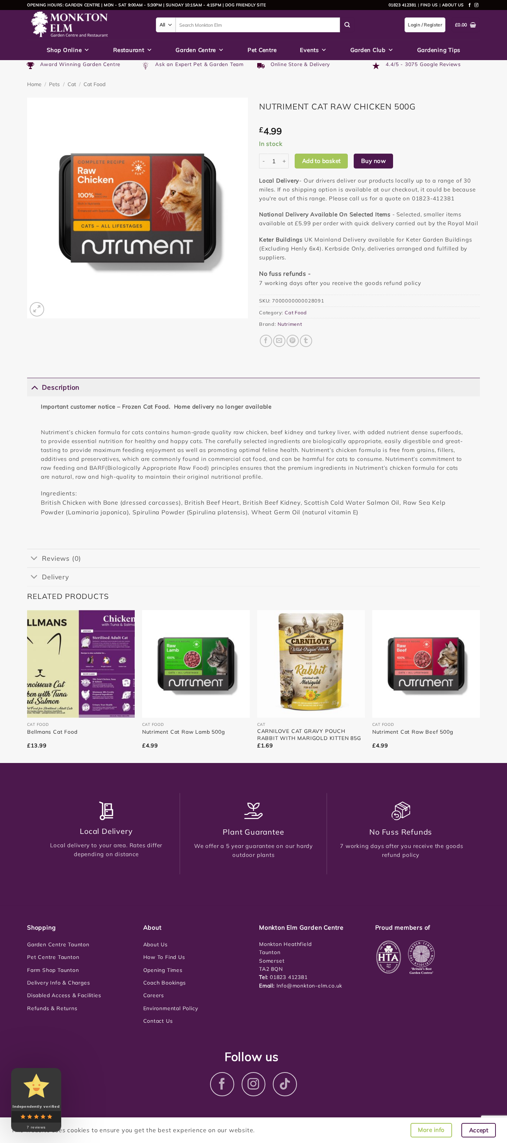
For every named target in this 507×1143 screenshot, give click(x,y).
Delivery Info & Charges (58, 982)
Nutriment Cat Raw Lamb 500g (183, 731)
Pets (54, 84)
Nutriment (290, 324)
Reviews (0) (61, 558)
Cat (72, 84)
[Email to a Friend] (279, 341)
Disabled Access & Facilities (64, 995)
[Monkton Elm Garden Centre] (86, 25)
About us (453, 4)
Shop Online (64, 49)
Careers (153, 995)
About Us (155, 944)
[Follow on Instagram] (476, 5)
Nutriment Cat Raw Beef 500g (412, 731)
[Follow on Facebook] (470, 5)
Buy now (373, 160)
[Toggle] (34, 387)
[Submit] (347, 24)
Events (309, 49)
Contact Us (158, 1021)
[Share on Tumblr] (306, 341)
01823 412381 (402, 4)
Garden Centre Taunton (58, 944)
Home (34, 84)
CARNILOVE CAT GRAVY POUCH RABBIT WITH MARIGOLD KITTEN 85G (309, 734)
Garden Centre (196, 49)
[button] (37, 309)
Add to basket (321, 160)
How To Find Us (164, 957)
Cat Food (94, 84)
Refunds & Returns (52, 1008)
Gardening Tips (439, 49)
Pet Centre (262, 49)
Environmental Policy (170, 1008)
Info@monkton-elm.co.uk (310, 985)
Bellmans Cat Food (52, 731)
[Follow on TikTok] (285, 1084)
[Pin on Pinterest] (293, 341)
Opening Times (163, 970)
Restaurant (128, 49)
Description (60, 387)
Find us (429, 4)
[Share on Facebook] (266, 341)
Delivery (55, 577)
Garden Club (368, 49)
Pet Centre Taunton (53, 957)
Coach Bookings (164, 982)
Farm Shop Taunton (53, 970)
